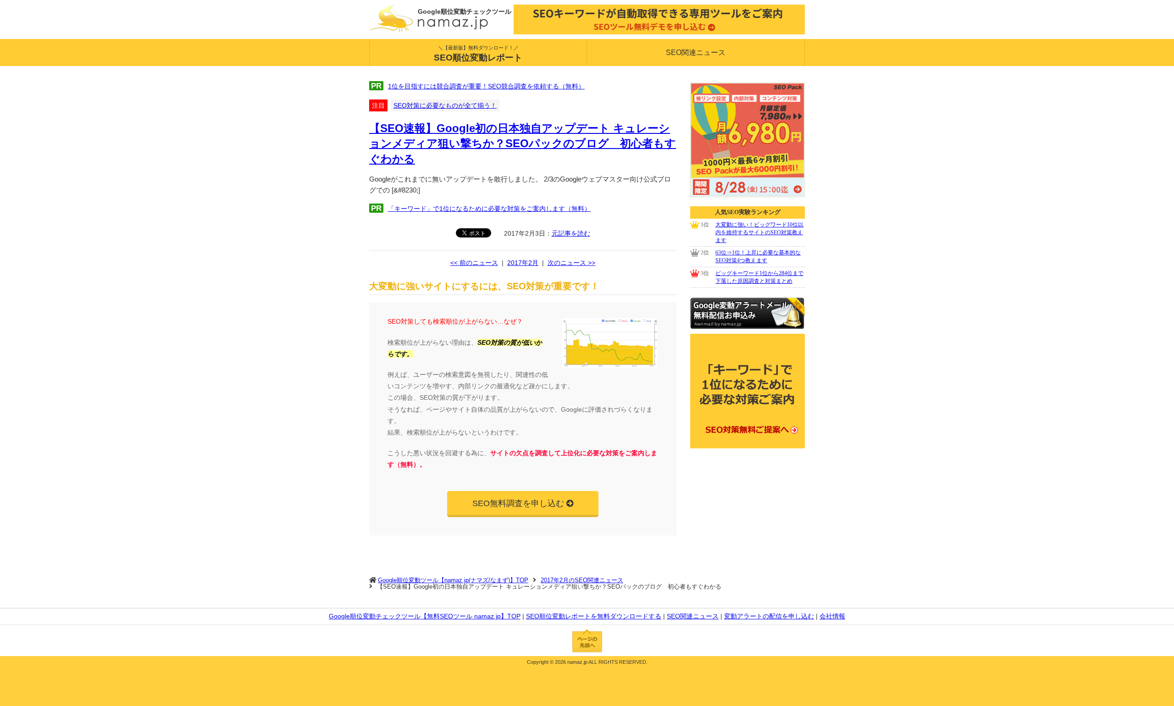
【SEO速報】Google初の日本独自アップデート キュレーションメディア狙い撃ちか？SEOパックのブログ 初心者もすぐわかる (522, 143)
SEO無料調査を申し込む (518, 503)
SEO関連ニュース (695, 52)
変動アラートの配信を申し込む (769, 616)
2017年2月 (522, 262)
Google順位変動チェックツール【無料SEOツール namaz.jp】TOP (425, 616)
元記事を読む (571, 233)
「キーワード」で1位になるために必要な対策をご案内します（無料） (489, 208)
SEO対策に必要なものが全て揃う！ (445, 105)
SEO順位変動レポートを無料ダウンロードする (593, 616)
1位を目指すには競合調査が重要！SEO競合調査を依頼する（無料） (486, 86)
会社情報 (832, 616)
